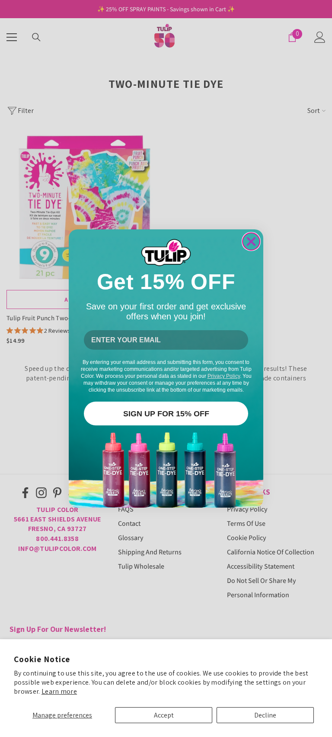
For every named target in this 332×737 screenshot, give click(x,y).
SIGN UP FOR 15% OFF (166, 413)
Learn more (59, 691)
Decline (265, 715)
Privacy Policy (224, 376)
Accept (164, 715)
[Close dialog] (251, 241)
